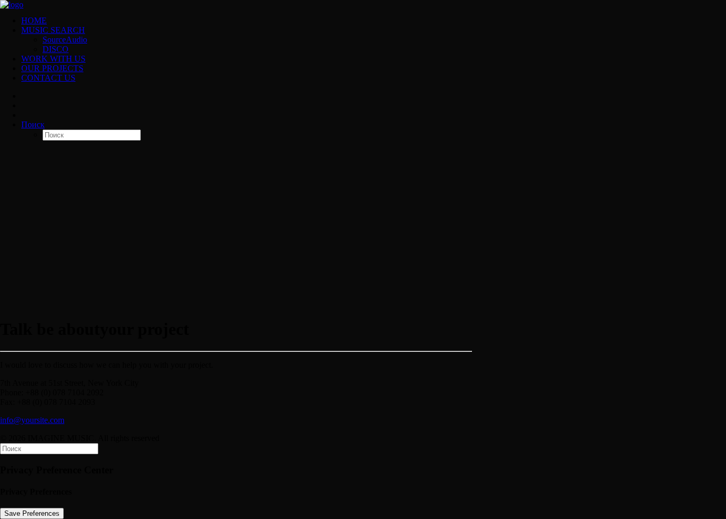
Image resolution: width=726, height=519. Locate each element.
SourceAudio (65, 39)
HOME (34, 20)
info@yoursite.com (32, 420)
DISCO (56, 49)
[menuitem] (373, 20)
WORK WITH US (53, 58)
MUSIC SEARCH (53, 29)
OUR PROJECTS (52, 68)
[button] (33, 124)
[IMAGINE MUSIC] (363, 3)
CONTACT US (48, 77)
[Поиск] (49, 448)
